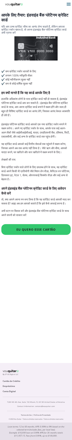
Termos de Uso (26, 415)
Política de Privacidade (42, 415)
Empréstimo (9, 386)
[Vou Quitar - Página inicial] (13, 4)
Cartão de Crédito (11, 381)
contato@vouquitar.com (45, 406)
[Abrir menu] (69, 4)
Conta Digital (9, 391)
